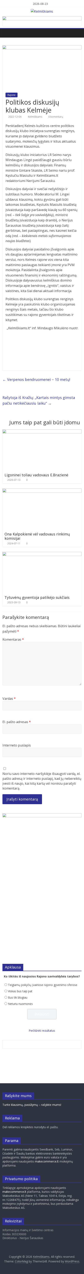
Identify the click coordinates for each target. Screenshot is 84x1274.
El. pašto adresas (16, 722)
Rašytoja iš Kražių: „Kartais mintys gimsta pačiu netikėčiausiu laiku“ (38, 400)
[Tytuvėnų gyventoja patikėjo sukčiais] (41, 554)
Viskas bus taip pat (20, 991)
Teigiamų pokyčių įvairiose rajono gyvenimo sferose (42, 985)
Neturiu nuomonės (20, 1004)
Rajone (11, 95)
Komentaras (13, 639)
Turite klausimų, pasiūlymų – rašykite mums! (31, 1105)
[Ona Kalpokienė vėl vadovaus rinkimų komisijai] (41, 491)
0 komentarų (55, 116)
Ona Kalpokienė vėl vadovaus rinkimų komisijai (37, 536)
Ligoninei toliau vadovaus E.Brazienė (36, 474)
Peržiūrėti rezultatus (42, 1030)
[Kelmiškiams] (6, 33)
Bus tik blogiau (17, 997)
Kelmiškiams (35, 116)
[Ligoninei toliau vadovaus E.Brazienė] (41, 432)
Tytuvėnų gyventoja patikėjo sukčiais (37, 597)
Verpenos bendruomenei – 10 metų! (36, 379)
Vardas (9, 698)
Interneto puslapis (16, 745)
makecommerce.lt (47, 1161)
